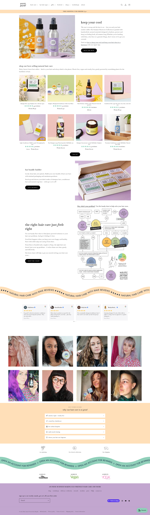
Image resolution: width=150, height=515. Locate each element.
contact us (99, 491)
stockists (82, 491)
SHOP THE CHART (34, 261)
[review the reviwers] (45, 306)
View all (75, 154)
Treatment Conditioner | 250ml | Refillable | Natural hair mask (117, 143)
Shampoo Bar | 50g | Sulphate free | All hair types (32, 103)
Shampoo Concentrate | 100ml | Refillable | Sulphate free (89, 143)
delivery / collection (66, 491)
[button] (34, 5)
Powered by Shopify (33, 511)
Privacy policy (51, 511)
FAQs (92, 491)
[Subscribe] (48, 500)
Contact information (80, 511)
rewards (76, 491)
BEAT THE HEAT (89, 50)
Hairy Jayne (25, 511)
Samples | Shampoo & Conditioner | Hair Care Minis (60, 103)
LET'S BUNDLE (33, 187)
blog (49, 491)
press (87, 491)
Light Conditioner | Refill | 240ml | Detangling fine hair (32, 143)
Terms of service (60, 511)
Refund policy (43, 511)
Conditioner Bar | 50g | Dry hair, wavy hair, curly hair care (117, 104)
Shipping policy (70, 511)
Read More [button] (26, 318)
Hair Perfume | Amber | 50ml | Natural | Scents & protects (89, 104)
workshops (56, 491)
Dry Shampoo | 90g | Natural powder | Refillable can (60, 143)
